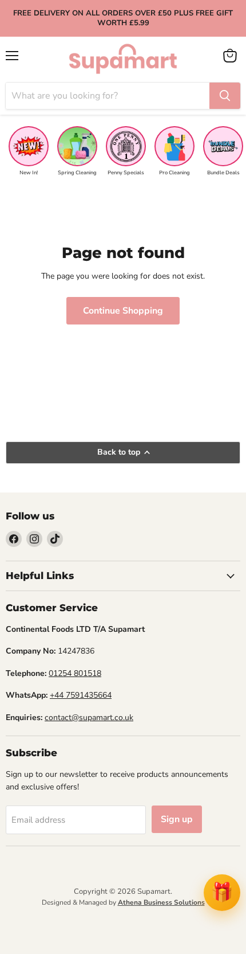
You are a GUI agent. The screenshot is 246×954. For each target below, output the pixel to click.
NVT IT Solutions (123, 915)
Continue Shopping (123, 310)
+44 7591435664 (81, 695)
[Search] (224, 96)
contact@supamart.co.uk (89, 717)
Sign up (177, 819)
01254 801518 (75, 673)
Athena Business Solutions (161, 902)
